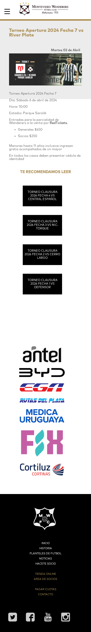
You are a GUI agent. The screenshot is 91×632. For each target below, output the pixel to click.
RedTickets (58, 123)
